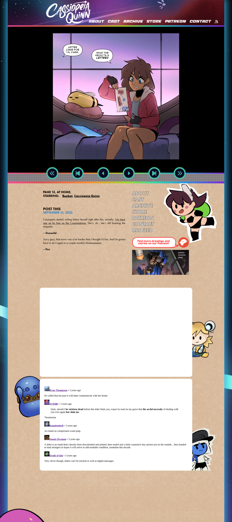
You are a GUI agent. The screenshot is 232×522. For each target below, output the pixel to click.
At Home (63, 192)
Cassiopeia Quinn (87, 196)
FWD (154, 183)
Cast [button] (114, 21)
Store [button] (153, 21)
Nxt (128, 183)
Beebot (67, 196)
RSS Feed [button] (216, 21)
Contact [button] (200, 21)
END (179, 183)
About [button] (96, 21)
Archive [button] (133, 21)
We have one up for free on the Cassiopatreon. (84, 221)
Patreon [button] (175, 21)
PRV (103, 183)
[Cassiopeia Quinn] (68, 12)
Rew (52, 183)
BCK (77, 183)
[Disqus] (116, 333)
